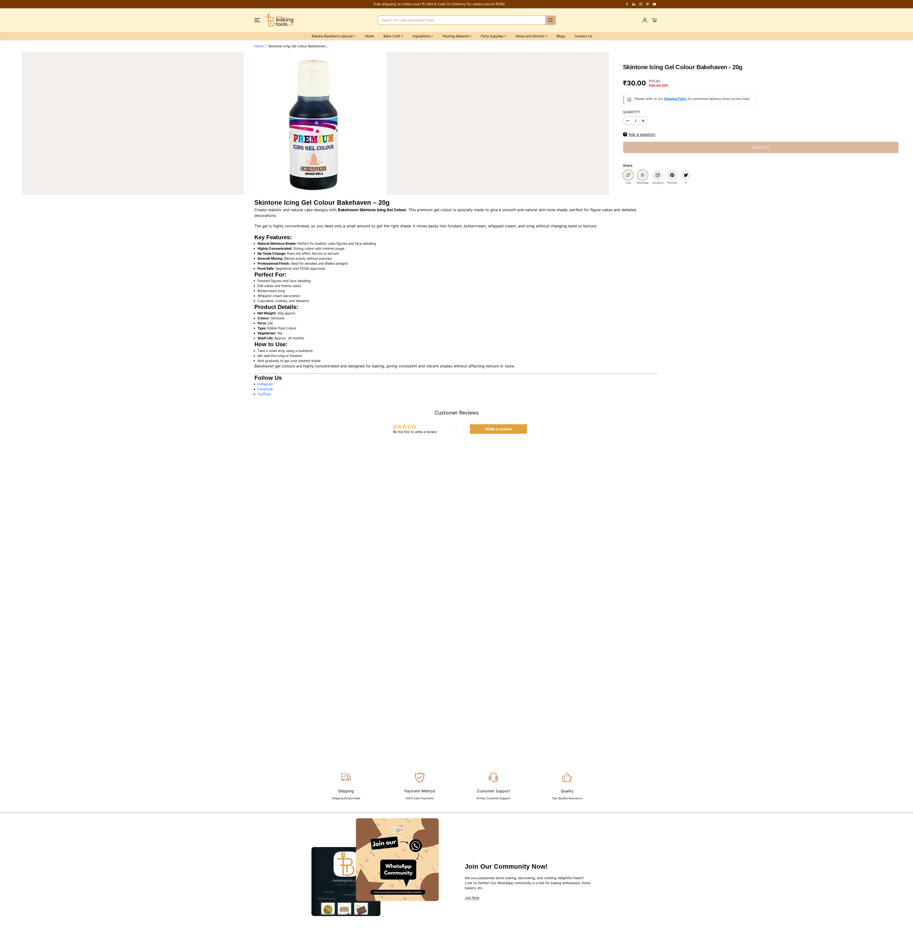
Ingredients (422, 36)
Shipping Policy (675, 99)
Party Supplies (492, 36)
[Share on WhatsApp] (642, 175)
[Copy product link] (628, 175)
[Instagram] (641, 4)
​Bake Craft (392, 36)
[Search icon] (550, 20)
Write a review (498, 429)
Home (369, 36)
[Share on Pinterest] (672, 175)
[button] (257, 20)
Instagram (265, 384)
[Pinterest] (648, 4)
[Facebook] (627, 4)
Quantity (631, 112)
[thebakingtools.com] (279, 20)
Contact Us (583, 36)
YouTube (264, 394)
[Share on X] (686, 175)
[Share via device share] (657, 175)
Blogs (561, 36)
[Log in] (645, 20)
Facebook (265, 389)
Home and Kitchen (530, 36)
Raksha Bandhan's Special (333, 36)
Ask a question (642, 134)
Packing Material (455, 36)
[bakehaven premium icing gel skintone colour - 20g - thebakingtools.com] (315, 123)
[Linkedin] (634, 4)
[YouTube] (654, 4)
